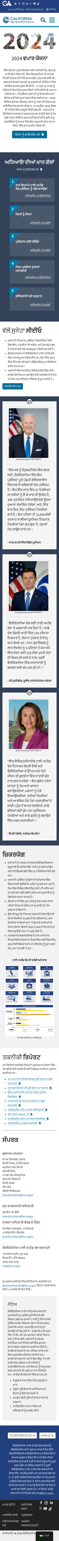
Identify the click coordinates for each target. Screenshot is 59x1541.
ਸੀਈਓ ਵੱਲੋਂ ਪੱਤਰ (13, 386)
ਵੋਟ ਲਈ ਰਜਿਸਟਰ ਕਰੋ (23, 1435)
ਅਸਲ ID (48, 1435)
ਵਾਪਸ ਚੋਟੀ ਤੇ (8, 1504)
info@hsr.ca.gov (11, 1265)
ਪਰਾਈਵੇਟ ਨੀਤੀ (10, 1515)
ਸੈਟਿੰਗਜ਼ (52, 9)
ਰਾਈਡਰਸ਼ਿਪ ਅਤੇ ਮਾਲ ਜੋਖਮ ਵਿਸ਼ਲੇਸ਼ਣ (28, 1118)
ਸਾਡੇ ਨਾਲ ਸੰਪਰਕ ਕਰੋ (34, 9)
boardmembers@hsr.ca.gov (17, 1195)
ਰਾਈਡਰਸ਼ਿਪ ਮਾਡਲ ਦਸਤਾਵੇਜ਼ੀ (24, 1123)
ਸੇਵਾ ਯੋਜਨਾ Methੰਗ (20, 1114)
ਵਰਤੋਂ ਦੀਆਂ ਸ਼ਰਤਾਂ (26, 1507)
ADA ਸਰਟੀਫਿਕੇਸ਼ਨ (16, 9)
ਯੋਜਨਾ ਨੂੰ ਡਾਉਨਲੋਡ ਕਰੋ (31, 134)
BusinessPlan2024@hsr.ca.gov (19, 1285)
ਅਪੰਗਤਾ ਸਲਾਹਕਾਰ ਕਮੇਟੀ (29, 1523)
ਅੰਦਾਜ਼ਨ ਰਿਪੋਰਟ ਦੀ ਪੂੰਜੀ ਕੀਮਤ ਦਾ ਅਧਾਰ (30, 1088)
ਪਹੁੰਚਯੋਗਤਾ (27, 1515)
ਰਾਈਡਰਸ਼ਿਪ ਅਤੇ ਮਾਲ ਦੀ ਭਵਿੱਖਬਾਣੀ (28, 1109)
